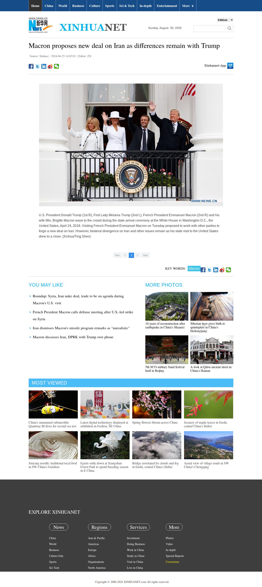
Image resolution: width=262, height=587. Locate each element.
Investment (133, 538)
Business (78, 5)
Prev (117, 255)
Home (35, 5)
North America (96, 568)
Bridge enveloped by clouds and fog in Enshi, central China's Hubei (155, 465)
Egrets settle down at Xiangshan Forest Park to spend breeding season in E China (104, 467)
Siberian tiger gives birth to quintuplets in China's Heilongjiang (207, 327)
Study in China (135, 556)
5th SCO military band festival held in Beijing (164, 369)
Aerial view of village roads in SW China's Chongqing (206, 465)
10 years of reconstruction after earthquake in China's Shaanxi (165, 325)
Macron (194, 268)
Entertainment (167, 5)
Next (145, 255)
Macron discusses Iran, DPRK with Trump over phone (73, 336)
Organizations (96, 562)
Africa (91, 556)
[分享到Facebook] (31, 66)
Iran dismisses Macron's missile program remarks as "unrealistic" (81, 327)
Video (169, 544)
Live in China (135, 568)
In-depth (146, 5)
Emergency (133, 574)
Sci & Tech (126, 5)
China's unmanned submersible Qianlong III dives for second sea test (52, 424)
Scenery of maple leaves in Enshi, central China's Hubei (205, 424)
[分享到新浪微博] (50, 66)
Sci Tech (54, 568)
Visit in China (135, 562)
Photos (170, 538)
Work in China (135, 550)
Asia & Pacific (96, 538)
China (49, 5)
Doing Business (136, 544)
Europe (92, 550)
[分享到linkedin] (43, 66)
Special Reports (175, 556)
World (62, 5)
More (188, 5)
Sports (109, 5)
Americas (93, 544)
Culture (94, 5)
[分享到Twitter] (37, 66)
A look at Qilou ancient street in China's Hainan (211, 369)
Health (53, 574)
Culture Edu (56, 556)
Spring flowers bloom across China (154, 422)
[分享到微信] (56, 66)
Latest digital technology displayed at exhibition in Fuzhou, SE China (104, 424)
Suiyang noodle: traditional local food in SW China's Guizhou (53, 465)
